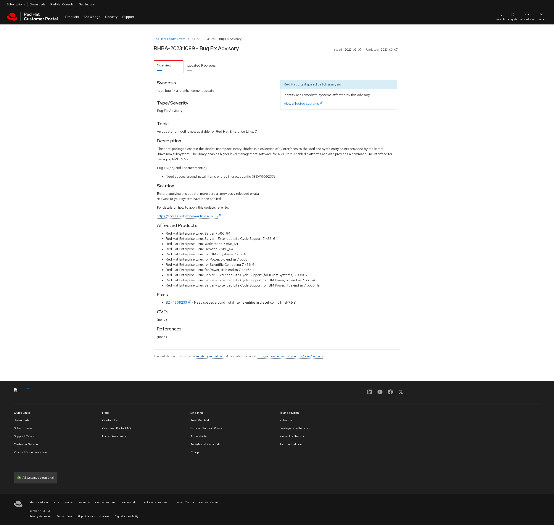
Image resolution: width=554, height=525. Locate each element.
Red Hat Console (62, 4)
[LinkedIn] (369, 393)
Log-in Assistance (114, 436)
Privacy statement (40, 516)
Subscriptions (16, 4)
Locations (84, 502)
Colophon (197, 452)
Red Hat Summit (209, 502)
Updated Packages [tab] (201, 65)
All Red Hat (527, 19)
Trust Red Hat (199, 420)
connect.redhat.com (292, 436)
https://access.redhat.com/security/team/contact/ (290, 356)
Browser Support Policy (206, 428)
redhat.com (286, 420)
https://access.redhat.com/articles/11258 (187, 216)
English (512, 19)
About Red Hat (38, 502)
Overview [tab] (164, 65)
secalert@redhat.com (210, 356)
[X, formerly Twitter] (400, 393)
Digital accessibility (126, 516)
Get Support (87, 4)
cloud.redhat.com (291, 444)
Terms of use (64, 516)
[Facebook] (390, 393)
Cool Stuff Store (184, 502)
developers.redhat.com (294, 428)
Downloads (37, 4)
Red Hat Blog (130, 502)
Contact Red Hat (105, 502)
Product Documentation (30, 452)
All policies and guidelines (93, 516)
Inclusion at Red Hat (155, 502)
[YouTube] (380, 393)
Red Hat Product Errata (169, 39)
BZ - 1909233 (176, 302)
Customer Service (26, 444)
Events (68, 502)
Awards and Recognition (206, 444)
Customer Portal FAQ (116, 428)
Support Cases (24, 436)
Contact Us (110, 420)
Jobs (56, 502)
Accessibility (198, 436)
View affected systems (301, 103)
